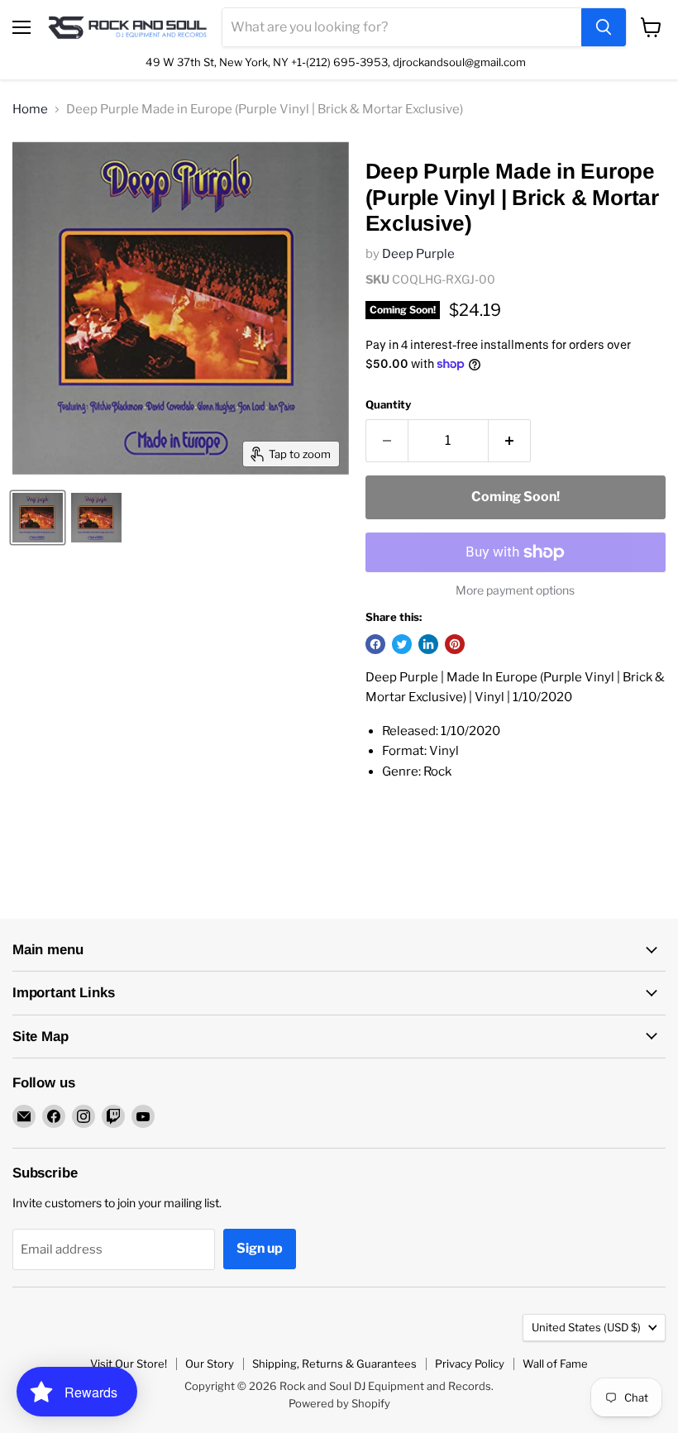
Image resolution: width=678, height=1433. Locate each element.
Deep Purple (418, 253)
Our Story (209, 1363)
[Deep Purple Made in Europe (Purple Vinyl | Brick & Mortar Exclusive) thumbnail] (37, 517)
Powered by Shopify (339, 1403)
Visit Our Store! (128, 1363)
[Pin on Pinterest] (455, 644)
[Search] (603, 27)
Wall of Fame (555, 1363)
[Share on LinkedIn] (428, 644)
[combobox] (401, 27)
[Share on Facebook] (375, 644)
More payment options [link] (515, 590)
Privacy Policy (469, 1363)
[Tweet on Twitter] (402, 644)
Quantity (388, 405)
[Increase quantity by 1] (510, 440)
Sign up (259, 1248)
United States (586, 1327)
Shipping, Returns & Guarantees (334, 1363)
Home (30, 110)
